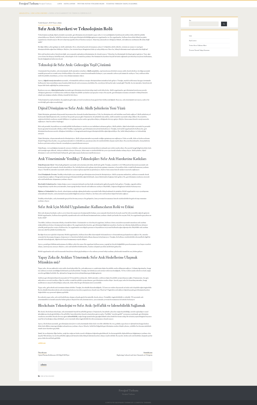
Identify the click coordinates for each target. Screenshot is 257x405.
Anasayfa (24, 13)
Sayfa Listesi (69, 4)
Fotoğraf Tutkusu (29, 3)
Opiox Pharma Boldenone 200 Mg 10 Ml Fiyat (53, 355)
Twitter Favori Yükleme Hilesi (90, 4)
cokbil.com (41, 343)
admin (59, 23)
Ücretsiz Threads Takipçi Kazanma (121, 4)
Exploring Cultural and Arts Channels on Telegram (134, 355)
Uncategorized (39, 13)
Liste (59, 4)
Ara (190, 20)
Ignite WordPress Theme (118, 403)
